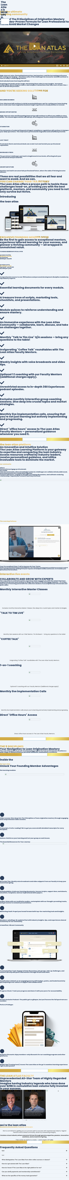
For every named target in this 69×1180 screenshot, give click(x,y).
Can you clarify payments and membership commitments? (21, 1171)
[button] (2, 1104)
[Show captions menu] (57, 65)
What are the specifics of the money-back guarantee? (19, 1175)
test (3, 1150)
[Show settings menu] (64, 65)
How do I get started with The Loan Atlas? (15, 1163)
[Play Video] (1, 65)
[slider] (31, 65)
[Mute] (60, 65)
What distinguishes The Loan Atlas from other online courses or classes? (26, 1159)
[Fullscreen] (67, 65)
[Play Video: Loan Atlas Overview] (34, 46)
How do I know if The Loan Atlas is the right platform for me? (22, 1167)
